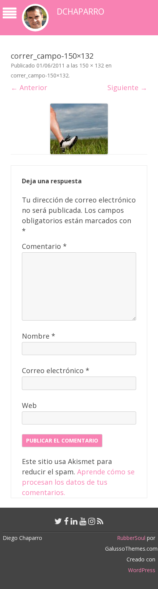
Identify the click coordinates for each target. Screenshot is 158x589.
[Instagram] (91, 521)
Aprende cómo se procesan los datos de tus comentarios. (78, 482)
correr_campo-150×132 (40, 75)
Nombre (38, 336)
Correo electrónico (55, 370)
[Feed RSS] (100, 521)
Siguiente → (127, 87)
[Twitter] (58, 521)
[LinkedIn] (74, 521)
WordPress (141, 570)
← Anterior (29, 87)
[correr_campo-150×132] (79, 129)
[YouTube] (82, 521)
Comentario (44, 246)
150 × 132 (91, 65)
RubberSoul (131, 537)
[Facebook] (66, 521)
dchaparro (80, 12)
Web (29, 405)
